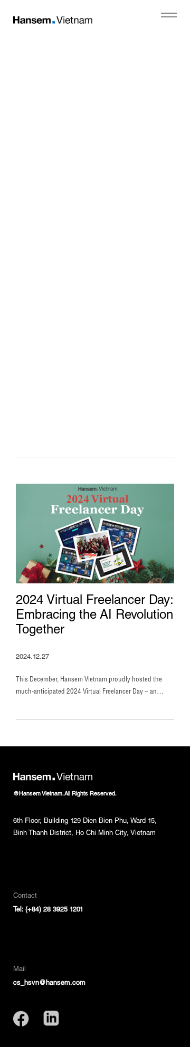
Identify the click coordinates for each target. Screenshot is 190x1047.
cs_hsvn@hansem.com (49, 983)
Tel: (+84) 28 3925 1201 (48, 910)
